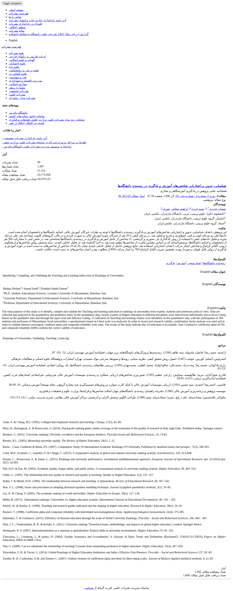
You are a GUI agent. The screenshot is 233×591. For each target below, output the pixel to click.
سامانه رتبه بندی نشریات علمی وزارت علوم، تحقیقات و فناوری (46, 119)
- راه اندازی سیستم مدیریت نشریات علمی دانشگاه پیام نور (37, 146)
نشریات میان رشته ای (22, 98)
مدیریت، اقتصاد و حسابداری (25, 80)
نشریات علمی (17, 94)
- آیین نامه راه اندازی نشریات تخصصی (24, 138)
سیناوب (88, 587)
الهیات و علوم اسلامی (22, 59)
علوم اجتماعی (17, 63)
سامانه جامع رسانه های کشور (27, 116)
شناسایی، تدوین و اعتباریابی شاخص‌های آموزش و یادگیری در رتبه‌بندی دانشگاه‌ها (172, 186)
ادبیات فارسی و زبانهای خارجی (27, 56)
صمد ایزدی (197, 208)
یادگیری (170, 263)
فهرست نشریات (18, 13)
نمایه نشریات (16, 30)
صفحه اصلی (16, 9)
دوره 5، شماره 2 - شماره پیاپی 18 (195, 196)
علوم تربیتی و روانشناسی (24, 70)
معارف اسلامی (18, 84)
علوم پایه (14, 66)
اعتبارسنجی (194, 263)
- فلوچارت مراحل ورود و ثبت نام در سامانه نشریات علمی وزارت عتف (44, 142)
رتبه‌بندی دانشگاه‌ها (214, 263)
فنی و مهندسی (17, 77)
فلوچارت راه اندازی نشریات (25, 23)
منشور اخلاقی (17, 27)
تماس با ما (15, 16)
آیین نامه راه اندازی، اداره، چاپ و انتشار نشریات (37, 20)
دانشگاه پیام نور (18, 112)
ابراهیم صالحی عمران (175, 208)
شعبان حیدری (217, 208)
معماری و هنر (17, 87)
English (13, 40)
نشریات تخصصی (19, 91)
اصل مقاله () (131, 196)
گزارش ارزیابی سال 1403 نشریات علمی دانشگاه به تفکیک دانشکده (49, 34)
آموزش (181, 263)
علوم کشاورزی (18, 73)
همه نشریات (16, 53)
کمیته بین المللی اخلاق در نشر (26, 123)
